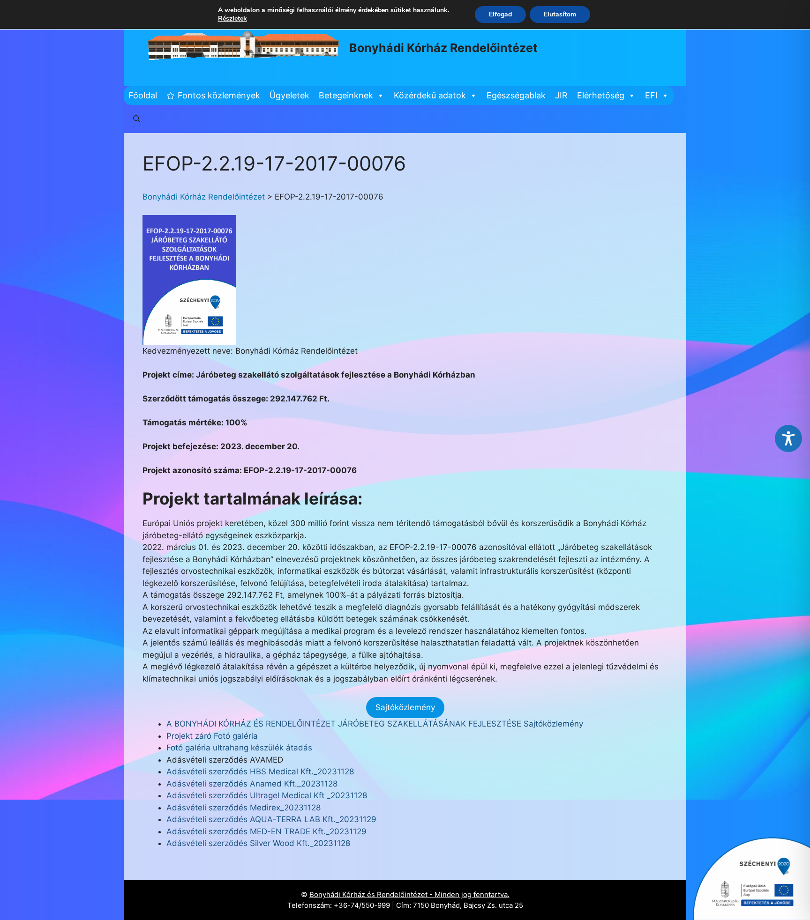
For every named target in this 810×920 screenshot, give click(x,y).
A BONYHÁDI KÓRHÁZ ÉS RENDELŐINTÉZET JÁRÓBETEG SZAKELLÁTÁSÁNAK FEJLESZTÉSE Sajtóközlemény (374, 723)
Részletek (232, 19)
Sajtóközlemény (405, 707)
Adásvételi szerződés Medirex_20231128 (243, 807)
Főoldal (142, 95)
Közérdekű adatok (430, 95)
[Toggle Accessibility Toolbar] (788, 438)
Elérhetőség (600, 95)
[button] (137, 119)
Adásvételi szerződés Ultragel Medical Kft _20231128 (266, 795)
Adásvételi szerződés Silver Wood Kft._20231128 (258, 843)
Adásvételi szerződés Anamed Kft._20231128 (252, 783)
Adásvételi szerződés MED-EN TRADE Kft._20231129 (266, 831)
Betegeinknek (346, 95)
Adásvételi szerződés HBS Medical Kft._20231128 (260, 771)
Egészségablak (516, 95)
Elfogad (500, 14)
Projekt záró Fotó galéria (212, 736)
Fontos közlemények (219, 95)
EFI (651, 95)
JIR (561, 95)
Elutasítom (560, 14)
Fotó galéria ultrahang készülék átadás (239, 747)
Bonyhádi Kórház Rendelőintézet (443, 48)
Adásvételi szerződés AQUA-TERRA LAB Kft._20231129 (271, 819)
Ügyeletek (289, 95)
